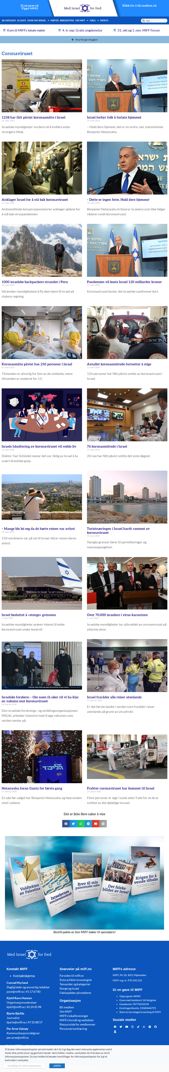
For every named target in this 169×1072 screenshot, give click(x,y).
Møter (55, 20)
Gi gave (21, 20)
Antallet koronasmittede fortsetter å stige (119, 364)
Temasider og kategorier (75, 984)
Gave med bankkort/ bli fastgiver (137, 1000)
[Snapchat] (155, 1026)
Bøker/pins (67, 20)
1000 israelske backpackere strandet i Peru (35, 282)
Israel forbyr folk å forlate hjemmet (114, 118)
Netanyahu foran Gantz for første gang (32, 788)
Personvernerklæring (73, 1028)
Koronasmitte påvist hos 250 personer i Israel (37, 364)
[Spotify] (149, 1026)
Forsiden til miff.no (72, 975)
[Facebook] (115, 1026)
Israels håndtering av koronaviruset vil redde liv (39, 447)
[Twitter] (120, 1026)
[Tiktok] (138, 1026)
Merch (104, 20)
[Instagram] (132, 1026)
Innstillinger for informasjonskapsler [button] (24, 1065)
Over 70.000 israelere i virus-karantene (117, 615)
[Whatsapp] (144, 1026)
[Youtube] (126, 1026)
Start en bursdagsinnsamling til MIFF (140, 1011)
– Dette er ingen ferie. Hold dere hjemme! (118, 200)
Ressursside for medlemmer (77, 1024)
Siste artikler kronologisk (76, 980)
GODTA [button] (57, 1065)
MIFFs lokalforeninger (74, 1016)
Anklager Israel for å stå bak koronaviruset (35, 200)
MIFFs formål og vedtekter (77, 1020)
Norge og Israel (69, 988)
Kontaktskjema (24, 976)
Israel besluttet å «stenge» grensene (29, 615)
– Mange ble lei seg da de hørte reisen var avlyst (38, 529)
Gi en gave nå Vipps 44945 (30, 7)
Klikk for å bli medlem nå (139, 5)
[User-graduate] (115, 1031)
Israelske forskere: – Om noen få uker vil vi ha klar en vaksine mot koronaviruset (40, 699)
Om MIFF (66, 1011)
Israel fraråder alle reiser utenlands (114, 697)
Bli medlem (9, 20)
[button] (66, 823)
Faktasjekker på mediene (75, 993)
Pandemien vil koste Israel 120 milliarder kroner (124, 282)
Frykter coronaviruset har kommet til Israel (120, 788)
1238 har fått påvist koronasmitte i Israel (33, 118)
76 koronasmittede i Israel (107, 447)
